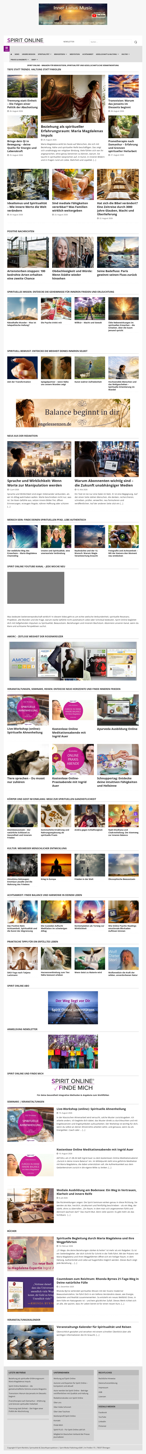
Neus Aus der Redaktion (22, 435)
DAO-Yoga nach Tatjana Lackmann (18, 973)
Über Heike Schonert (62, 1407)
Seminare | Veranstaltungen (25, 1101)
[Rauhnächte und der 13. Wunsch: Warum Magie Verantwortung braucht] (90, 536)
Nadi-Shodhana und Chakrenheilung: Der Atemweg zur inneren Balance (123, 832)
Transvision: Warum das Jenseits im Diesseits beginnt (121, 104)
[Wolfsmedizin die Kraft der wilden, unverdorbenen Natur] (123, 958)
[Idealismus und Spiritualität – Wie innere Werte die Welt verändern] (28, 184)
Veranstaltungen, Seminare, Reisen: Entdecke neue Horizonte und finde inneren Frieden (63, 689)
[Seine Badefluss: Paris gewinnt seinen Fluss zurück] (118, 252)
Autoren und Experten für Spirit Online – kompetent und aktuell (71, 1384)
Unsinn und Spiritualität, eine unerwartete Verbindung (55, 552)
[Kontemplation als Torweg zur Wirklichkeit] (90, 911)
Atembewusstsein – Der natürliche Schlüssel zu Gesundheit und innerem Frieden (19, 833)
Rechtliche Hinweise (107, 1378)
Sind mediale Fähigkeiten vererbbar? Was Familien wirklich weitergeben (70, 206)
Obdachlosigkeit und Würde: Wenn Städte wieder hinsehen (72, 274)
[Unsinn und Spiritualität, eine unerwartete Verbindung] (56, 536)
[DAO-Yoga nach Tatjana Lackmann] (22, 958)
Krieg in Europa (48, 879)
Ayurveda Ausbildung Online (117, 729)
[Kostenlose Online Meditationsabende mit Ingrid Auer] (73, 710)
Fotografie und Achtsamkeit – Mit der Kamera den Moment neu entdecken (123, 553)
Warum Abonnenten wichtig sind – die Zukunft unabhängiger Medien (104, 482)
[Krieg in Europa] (56, 865)
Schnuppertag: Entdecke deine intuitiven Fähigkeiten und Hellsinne (117, 782)
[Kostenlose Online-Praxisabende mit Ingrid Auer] (73, 759)
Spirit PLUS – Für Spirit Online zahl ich (69, 1429)
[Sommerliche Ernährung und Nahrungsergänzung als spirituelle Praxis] (56, 815)
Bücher (12, 1231)
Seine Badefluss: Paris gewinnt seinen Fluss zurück (117, 273)
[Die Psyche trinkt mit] (56, 308)
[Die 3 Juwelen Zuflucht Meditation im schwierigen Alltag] (56, 911)
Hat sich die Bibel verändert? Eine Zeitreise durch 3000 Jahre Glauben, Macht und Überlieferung (117, 208)
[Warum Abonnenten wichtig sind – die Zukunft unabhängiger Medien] (107, 459)
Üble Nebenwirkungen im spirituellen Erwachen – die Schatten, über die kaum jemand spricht (121, 326)
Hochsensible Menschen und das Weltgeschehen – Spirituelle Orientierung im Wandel (122, 385)
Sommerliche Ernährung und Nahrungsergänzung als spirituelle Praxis (55, 832)
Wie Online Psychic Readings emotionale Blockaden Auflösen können (122, 928)
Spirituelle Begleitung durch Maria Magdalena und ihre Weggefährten (95, 1240)
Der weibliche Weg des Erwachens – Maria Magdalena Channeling (22, 553)
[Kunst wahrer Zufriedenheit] (90, 367)
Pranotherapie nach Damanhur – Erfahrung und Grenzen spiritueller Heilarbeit (123, 146)
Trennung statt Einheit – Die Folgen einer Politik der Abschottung (22, 104)
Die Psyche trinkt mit (51, 322)
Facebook (103, 1412)
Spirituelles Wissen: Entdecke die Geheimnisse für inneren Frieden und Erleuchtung (60, 291)
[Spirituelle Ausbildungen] (30, 1124)
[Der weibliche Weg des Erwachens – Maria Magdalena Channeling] (22, 536)
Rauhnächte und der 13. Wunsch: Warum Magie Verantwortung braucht (86, 553)
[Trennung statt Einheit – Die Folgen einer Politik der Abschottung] (22, 86)
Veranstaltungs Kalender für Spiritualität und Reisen (94, 1327)
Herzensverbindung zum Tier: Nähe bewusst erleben (55, 973)
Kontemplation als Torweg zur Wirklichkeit (89, 927)
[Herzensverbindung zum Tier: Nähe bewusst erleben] (56, 958)
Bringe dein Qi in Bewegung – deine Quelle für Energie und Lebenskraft (21, 146)
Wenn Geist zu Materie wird (88, 972)
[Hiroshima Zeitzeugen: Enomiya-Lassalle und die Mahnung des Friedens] (22, 865)
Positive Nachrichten (20, 231)
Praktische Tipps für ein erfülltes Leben (32, 941)
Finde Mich (58, 1425)
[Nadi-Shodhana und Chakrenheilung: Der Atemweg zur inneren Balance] (123, 815)
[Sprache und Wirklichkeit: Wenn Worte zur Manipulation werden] (39, 459)
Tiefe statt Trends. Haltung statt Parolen (34, 69)
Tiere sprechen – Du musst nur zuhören (26, 780)
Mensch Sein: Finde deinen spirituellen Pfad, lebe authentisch (46, 519)
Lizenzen (102, 1396)
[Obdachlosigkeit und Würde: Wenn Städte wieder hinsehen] (73, 252)
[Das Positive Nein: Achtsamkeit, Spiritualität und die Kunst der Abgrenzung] (22, 911)
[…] (94, 160)
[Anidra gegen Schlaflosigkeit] (90, 815)
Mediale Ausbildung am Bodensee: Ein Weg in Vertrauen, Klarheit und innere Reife (97, 1192)
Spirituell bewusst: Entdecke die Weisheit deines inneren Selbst (47, 351)
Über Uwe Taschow (62, 1411)
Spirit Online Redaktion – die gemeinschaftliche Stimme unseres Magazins (27, 1387)
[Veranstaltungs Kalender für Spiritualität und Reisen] (30, 1342)
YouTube (103, 1417)
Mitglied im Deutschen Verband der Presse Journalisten (72, 1435)
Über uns (57, 1402)
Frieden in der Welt (84, 879)
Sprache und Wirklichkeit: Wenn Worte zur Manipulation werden (34, 482)
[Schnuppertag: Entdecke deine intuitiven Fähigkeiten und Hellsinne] (118, 759)
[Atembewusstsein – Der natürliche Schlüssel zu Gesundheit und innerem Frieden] (22, 815)
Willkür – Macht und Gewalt (88, 322)
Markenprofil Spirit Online (65, 1416)
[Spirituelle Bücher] (30, 1253)
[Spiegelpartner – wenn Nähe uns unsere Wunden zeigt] (56, 367)
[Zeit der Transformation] (22, 367)
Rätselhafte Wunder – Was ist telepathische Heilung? (21, 323)
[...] (8, 506)
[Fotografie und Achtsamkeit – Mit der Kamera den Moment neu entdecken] (123, 536)
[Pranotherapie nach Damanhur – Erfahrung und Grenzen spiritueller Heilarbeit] (123, 126)
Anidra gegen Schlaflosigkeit (89, 829)
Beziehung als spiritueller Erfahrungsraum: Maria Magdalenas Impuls (72, 131)
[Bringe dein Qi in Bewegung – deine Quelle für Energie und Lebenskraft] (22, 126)
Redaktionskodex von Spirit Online (68, 1398)
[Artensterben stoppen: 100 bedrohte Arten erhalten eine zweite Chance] (28, 252)
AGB (100, 1392)
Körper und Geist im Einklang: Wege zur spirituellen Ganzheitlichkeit (51, 799)
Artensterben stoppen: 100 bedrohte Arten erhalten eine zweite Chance (26, 274)
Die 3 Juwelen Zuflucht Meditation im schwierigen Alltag (54, 928)
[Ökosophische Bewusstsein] (123, 865)
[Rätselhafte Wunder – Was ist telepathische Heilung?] (22, 308)
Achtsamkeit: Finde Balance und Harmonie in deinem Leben (44, 895)
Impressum (103, 1387)
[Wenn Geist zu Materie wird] (90, 958)
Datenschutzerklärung (108, 1383)
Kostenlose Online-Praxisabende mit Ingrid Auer (69, 782)
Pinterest (102, 1426)
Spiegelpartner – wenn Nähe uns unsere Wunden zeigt (55, 383)
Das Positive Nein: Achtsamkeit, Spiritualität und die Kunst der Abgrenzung (22, 928)
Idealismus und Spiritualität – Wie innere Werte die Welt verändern (27, 206)
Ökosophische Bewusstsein (121, 879)
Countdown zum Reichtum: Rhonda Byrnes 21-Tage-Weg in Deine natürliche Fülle (98, 1280)
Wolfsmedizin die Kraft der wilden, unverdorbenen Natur (123, 973)
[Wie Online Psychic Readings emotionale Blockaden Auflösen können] (123, 911)
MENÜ (7, 50)
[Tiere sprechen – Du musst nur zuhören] (28, 759)
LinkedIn (102, 1421)
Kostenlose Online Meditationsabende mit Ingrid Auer (69, 732)
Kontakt (57, 1420)
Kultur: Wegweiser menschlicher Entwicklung (37, 848)
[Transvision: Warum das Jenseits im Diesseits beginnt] (123, 86)
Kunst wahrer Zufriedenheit (88, 381)
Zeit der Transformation (19, 381)
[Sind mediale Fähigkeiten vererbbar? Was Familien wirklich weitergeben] (73, 184)
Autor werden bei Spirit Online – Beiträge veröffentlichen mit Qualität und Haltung (71, 1392)
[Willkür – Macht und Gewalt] (90, 308)
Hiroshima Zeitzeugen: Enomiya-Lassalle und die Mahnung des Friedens (19, 882)
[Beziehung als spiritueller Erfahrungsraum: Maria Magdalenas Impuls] (73, 99)
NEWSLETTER (68, 41)
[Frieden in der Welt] (90, 865)
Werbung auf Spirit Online (64, 1378)
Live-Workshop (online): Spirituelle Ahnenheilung (24, 730)
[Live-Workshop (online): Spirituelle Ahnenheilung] (28, 710)
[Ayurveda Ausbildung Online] (118, 710)
